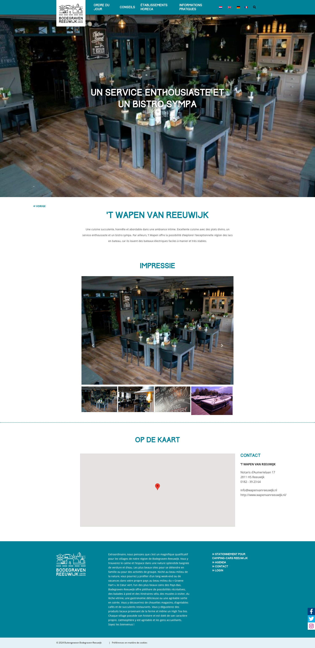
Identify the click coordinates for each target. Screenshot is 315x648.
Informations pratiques (190, 7)
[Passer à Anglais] (228, 7)
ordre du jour (101, 7)
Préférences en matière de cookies (129, 642)
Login (219, 570)
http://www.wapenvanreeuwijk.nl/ (263, 495)
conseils (127, 7)
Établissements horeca (154, 7)
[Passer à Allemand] (237, 7)
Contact (221, 566)
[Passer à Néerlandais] (219, 7)
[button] (92, 345)
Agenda (220, 562)
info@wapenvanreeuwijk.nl (258, 490)
